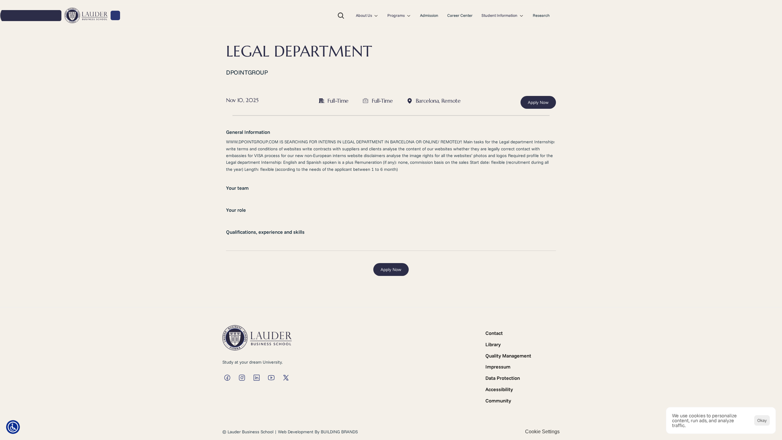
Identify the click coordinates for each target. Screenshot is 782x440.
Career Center (460, 15)
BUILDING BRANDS (339, 432)
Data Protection (502, 378)
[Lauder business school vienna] (256, 378)
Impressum (497, 367)
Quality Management (508, 356)
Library (493, 344)
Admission (429, 15)
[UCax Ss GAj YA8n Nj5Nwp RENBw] (271, 378)
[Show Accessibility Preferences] (13, 427)
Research (541, 15)
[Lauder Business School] (227, 378)
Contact (494, 333)
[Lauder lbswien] (286, 378)
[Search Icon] (341, 15)
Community (498, 401)
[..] (86, 16)
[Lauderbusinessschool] (242, 378)
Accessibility (499, 389)
